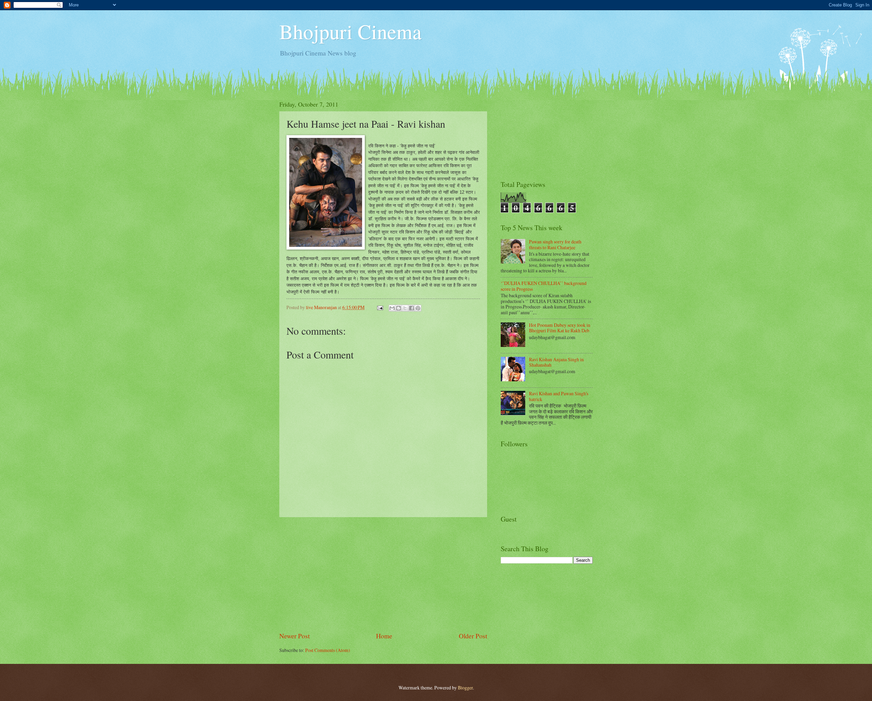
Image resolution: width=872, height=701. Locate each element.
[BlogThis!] (398, 308)
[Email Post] (380, 307)
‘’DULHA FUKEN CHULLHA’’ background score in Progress (544, 286)
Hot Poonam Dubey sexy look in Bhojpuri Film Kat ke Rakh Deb (559, 328)
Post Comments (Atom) (327, 650)
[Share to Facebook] (411, 308)
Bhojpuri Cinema (350, 31)
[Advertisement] (383, 574)
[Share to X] (405, 308)
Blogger (465, 687)
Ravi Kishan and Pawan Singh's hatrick (558, 396)
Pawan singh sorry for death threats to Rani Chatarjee (555, 244)
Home (384, 636)
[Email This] (392, 308)
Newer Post (294, 636)
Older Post (473, 636)
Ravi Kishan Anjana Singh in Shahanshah (556, 362)
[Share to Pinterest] (418, 308)
